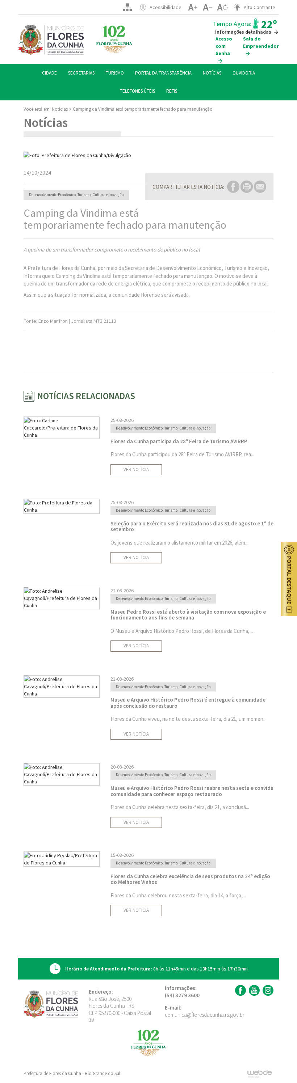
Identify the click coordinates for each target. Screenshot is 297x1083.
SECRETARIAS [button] (81, 73)
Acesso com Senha (224, 45)
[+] (192, 7)
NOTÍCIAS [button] (212, 73)
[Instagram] (267, 990)
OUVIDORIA (244, 73)
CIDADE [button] (49, 73)
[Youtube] (253, 990)
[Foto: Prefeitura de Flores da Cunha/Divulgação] (148, 155)
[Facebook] (239, 990)
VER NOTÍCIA (136, 469)
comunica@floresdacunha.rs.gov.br (204, 1014)
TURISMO (115, 73)
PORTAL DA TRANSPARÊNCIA (163, 73)
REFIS (171, 91)
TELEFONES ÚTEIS (137, 91)
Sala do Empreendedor (261, 42)
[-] (207, 7)
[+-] (222, 7)
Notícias (60, 109)
